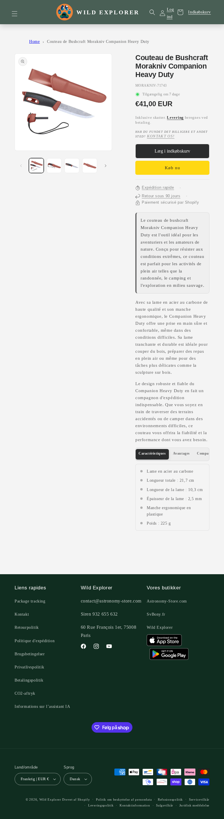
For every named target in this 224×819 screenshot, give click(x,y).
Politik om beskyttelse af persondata (124, 799)
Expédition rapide (158, 188)
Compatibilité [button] (208, 453)
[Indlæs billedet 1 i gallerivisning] (36, 165)
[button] (18, 13)
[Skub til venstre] (21, 165)
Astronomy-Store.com (167, 601)
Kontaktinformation (135, 805)
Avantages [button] (181, 453)
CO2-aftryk (25, 693)
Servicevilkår (199, 799)
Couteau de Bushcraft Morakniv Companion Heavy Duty (98, 41)
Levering (175, 118)
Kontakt (22, 614)
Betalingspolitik (29, 680)
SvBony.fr (156, 614)
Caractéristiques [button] (152, 453)
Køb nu (172, 167)
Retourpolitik (27, 627)
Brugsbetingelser (30, 654)
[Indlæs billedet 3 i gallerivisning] (71, 165)
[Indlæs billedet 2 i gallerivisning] (54, 165)
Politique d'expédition (35, 641)
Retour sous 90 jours (161, 196)
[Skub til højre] (105, 165)
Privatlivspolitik (29, 667)
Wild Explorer (160, 627)
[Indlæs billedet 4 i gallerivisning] (89, 165)
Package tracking (30, 601)
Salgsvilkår (164, 805)
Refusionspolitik (170, 799)
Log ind (170, 13)
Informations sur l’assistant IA (42, 706)
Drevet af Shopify (76, 799)
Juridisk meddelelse (194, 805)
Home (34, 41)
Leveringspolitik (100, 805)
